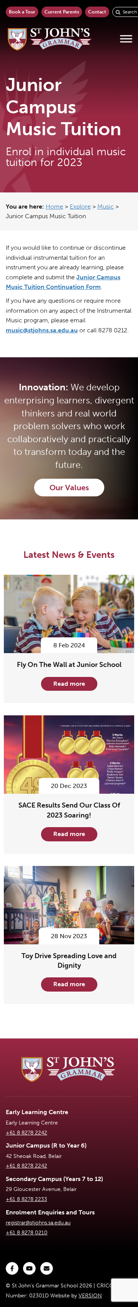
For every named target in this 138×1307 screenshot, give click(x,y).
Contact (97, 12)
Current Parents (61, 12)
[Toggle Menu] (126, 39)
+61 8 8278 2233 (26, 1199)
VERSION (90, 1295)
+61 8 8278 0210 (27, 1232)
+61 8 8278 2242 (26, 1133)
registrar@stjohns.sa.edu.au (38, 1222)
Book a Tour (22, 12)
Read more (69, 683)
